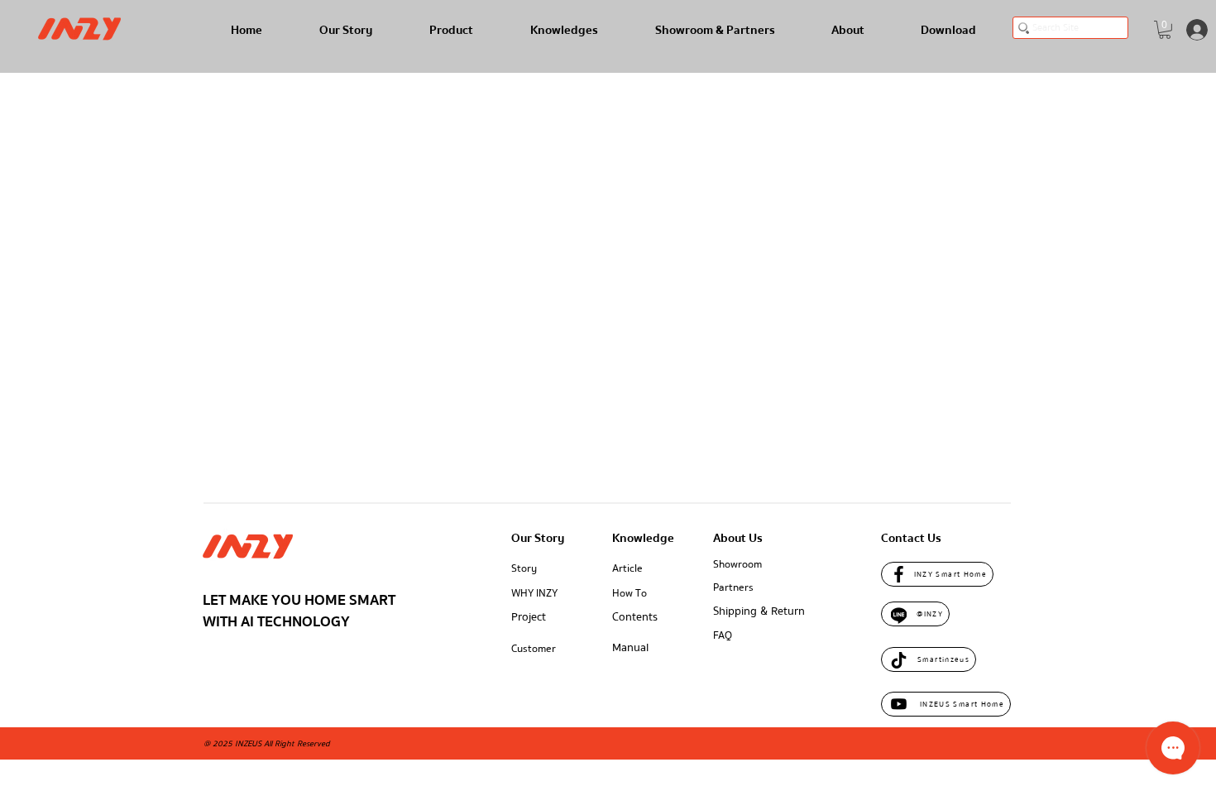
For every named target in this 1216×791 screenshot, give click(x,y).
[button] (1164, 30)
